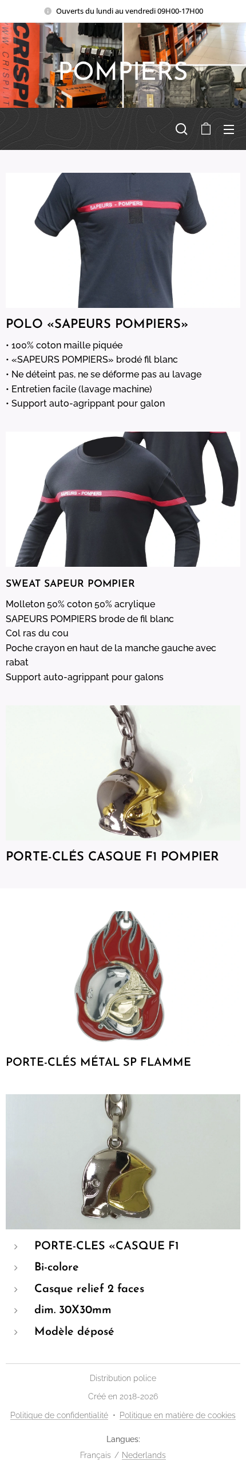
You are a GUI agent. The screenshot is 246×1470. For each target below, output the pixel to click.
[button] (182, 129)
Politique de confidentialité (59, 1415)
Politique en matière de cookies (178, 1415)
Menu (228, 128)
